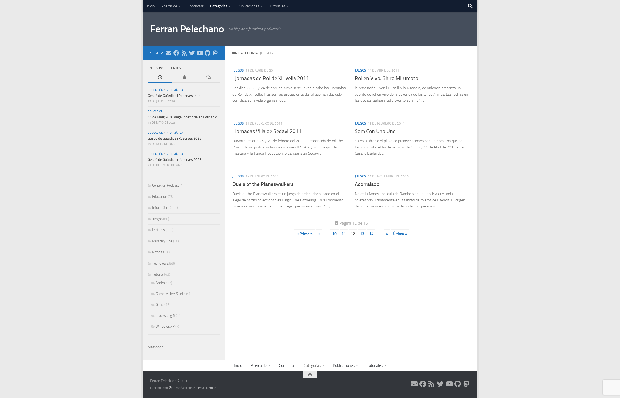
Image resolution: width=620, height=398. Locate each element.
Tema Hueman (206, 388)
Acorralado (367, 184)
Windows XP (165, 326)
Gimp (160, 304)
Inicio (150, 6)
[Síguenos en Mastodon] (215, 53)
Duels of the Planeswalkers (263, 184)
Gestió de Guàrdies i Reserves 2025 (174, 138)
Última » (400, 233)
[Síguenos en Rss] (184, 53)
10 (334, 233)
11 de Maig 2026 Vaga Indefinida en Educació (182, 117)
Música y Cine (162, 241)
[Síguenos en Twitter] (192, 53)
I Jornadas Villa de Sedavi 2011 (266, 131)
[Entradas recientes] (160, 78)
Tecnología (160, 263)
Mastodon (155, 347)
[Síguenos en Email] (168, 53)
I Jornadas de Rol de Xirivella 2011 (270, 78)
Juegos (238, 70)
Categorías (218, 6)
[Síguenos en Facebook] (176, 53)
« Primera (304, 233)
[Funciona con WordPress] (170, 387)
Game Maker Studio (171, 294)
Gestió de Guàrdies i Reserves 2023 (174, 159)
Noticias (158, 252)
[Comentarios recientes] (208, 78)
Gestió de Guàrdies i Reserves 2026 (174, 96)
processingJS (165, 315)
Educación (155, 90)
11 (343, 233)
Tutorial (157, 274)
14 (371, 233)
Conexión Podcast (165, 185)
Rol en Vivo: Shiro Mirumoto (386, 78)
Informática (174, 90)
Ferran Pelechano (187, 29)
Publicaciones (248, 6)
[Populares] (184, 78)
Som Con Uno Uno (375, 131)
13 (362, 233)
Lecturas (158, 230)
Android (162, 283)
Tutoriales (277, 6)
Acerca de (169, 6)
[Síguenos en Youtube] (199, 53)
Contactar (195, 6)
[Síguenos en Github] (207, 53)
